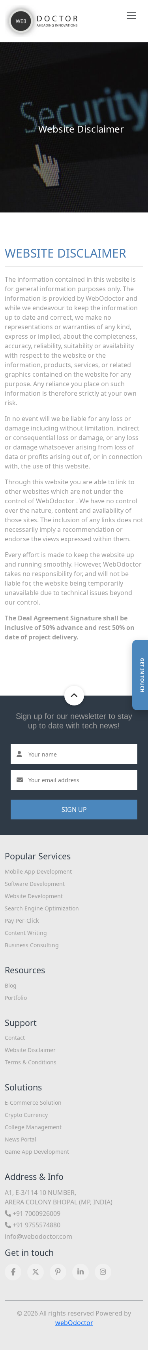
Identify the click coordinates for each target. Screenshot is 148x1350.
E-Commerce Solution (33, 1102)
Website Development (34, 896)
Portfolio (16, 997)
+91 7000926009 (35, 1213)
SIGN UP (74, 809)
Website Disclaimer (30, 1050)
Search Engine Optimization (42, 908)
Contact (15, 1037)
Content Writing (26, 933)
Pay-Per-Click (22, 920)
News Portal (20, 1139)
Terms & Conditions (30, 1062)
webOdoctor (74, 1322)
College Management (33, 1127)
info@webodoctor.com (38, 1236)
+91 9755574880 (35, 1225)
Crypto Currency (26, 1115)
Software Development (35, 883)
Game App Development (37, 1151)
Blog (11, 985)
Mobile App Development (38, 871)
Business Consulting (32, 945)
